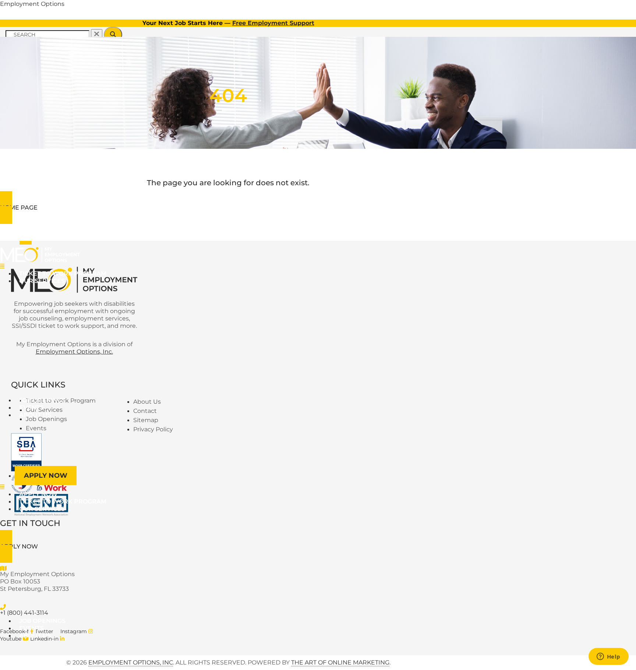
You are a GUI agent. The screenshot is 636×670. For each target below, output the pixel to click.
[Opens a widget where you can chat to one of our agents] (608, 657)
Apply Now (45, 475)
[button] (182, 266)
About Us (35, 414)
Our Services (42, 280)
